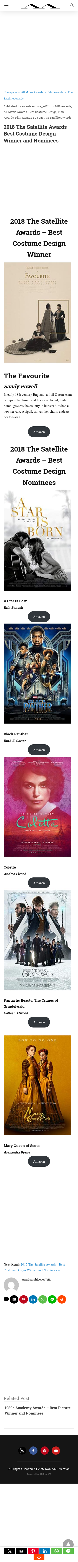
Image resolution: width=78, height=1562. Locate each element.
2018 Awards (63, 106)
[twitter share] (6, 1299)
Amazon (39, 431)
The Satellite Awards (58, 117)
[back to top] (68, 1544)
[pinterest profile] (45, 1450)
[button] (9, 1551)
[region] (39, 179)
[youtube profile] (56, 1450)
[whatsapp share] (42, 1299)
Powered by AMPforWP (39, 1474)
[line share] (52, 1299)
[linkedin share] (33, 1299)
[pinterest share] (23, 1299)
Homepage (10, 92)
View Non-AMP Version (53, 1469)
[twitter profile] (22, 1450)
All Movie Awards (32, 92)
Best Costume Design (42, 112)
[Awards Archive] (40, 4)
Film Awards (55, 92)
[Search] (71, 5)
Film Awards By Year (29, 117)
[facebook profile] (33, 1450)
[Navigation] (5, 5)
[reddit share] (61, 1299)
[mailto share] (14, 1299)
